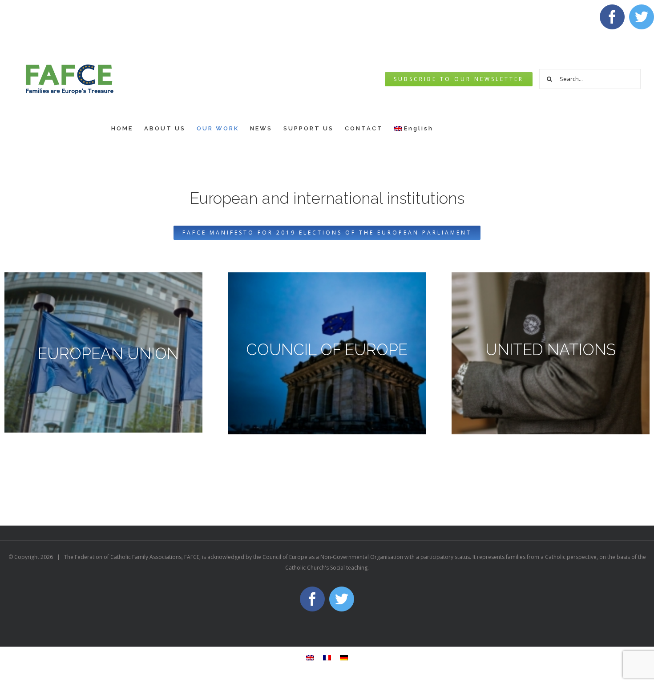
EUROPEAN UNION (108, 353)
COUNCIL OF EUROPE (327, 349)
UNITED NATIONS (550, 349)
